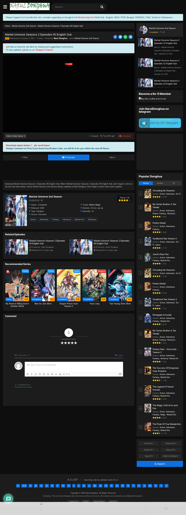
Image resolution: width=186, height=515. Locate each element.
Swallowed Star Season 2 (165, 238)
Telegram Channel (44, 50)
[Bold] (28, 374)
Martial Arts (79, 219)
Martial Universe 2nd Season (87, 38)
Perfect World (159, 223)
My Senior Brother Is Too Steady (164, 206)
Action (33, 219)
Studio (148, 450)
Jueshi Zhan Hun (161, 254)
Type (148, 456)
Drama (155, 213)
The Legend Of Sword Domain (163, 388)
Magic (163, 415)
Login (120, 355)
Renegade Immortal (162, 315)
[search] (102, 7)
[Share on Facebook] (115, 37)
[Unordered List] (48, 374)
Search (161, 464)
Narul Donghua (60, 38)
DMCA (86, 501)
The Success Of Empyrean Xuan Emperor (166, 369)
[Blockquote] (52, 374)
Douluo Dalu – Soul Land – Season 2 (165, 350)
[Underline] (36, 374)
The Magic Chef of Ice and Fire (165, 407)
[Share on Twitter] (120, 37)
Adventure (44, 219)
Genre (148, 443)
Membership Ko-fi (86, 17)
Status (170, 450)
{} (64, 374)
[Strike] (40, 374)
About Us (113, 501)
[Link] (60, 374)
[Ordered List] (44, 374)
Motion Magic (95, 205)
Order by (170, 456)
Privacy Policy (99, 501)
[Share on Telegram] (130, 37)
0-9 (24, 486)
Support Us (74, 501)
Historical (67, 219)
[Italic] (32, 374)
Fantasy (55, 219)
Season (170, 443)
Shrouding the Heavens (164, 190)
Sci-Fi (178, 194)
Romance (92, 219)
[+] (68, 374)
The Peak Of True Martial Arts (167, 424)
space (157, 245)
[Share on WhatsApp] (125, 37)
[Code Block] (56, 374)
